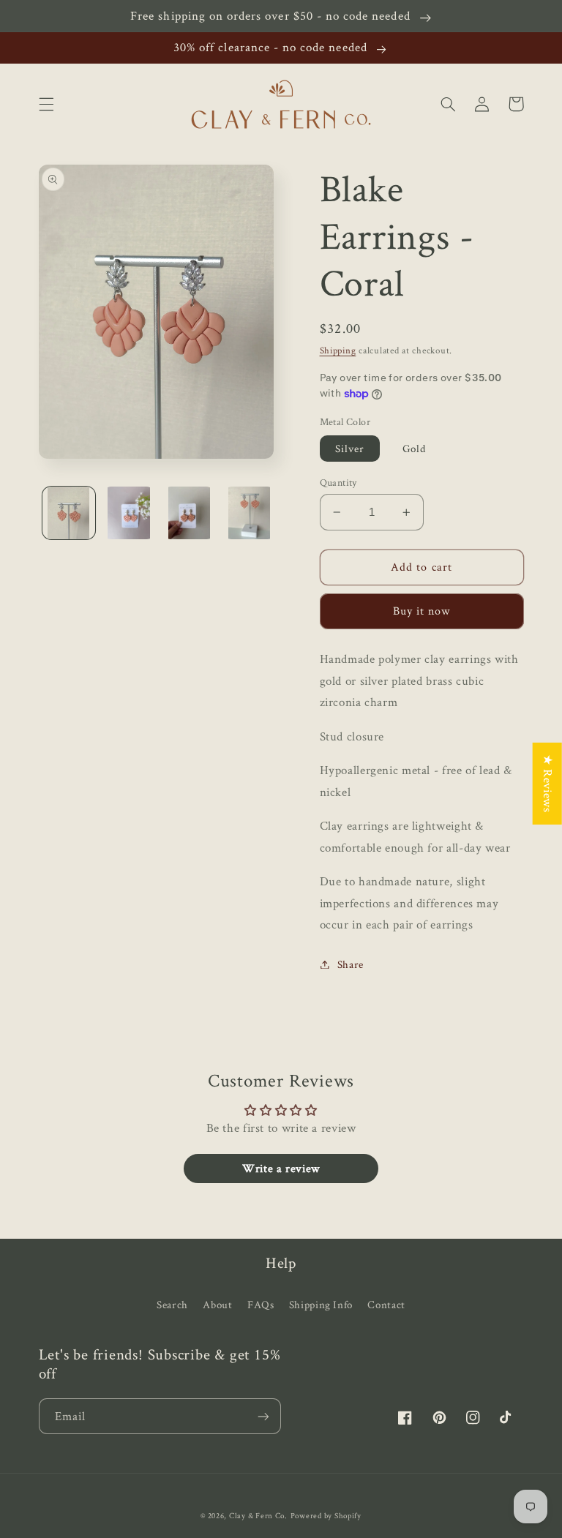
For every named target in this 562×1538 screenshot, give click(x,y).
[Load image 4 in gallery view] (249, 513)
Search (172, 1304)
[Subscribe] (263, 1416)
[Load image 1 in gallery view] (68, 513)
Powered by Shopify (326, 1515)
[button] (46, 104)
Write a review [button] (281, 1168)
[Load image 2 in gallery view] (128, 513)
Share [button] (350, 964)
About (217, 1304)
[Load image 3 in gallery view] (188, 513)
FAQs (260, 1304)
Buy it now (422, 610)
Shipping (338, 350)
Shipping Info (321, 1304)
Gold (414, 448)
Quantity (338, 482)
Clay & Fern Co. (258, 1515)
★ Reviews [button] (548, 783)
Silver (349, 448)
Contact (386, 1304)
